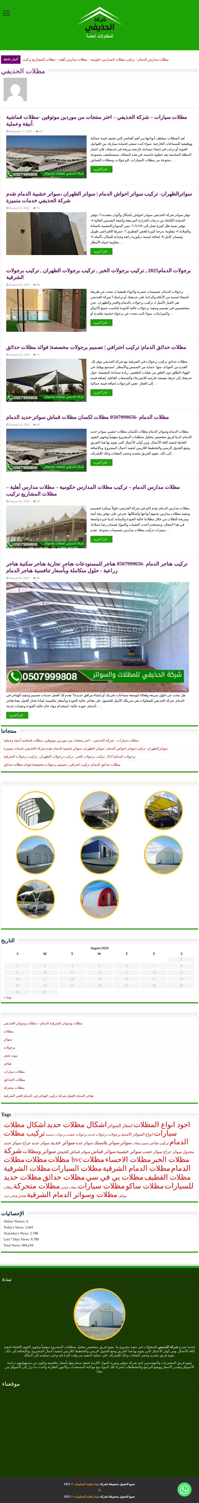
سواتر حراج (172, 1152)
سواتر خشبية (129, 1151)
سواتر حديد (63, 1142)
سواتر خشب (152, 1152)
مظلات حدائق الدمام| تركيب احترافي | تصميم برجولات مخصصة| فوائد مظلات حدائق (96, 347)
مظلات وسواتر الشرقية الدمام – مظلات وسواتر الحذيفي (43, 1023)
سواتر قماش (103, 1151)
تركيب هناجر (159, 1143)
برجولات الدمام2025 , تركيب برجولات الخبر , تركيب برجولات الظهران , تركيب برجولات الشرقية (70, 756)
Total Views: (13, 1245)
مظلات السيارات (76, 1168)
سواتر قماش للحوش (73, 1152)
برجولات (9, 1047)
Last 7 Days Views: (17, 1239)
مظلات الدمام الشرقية (136, 1168)
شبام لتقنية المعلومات (86, 1484)
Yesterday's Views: (17, 1233)
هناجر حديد (10, 1196)
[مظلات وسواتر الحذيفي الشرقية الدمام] (99, 22)
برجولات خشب (76, 1134)
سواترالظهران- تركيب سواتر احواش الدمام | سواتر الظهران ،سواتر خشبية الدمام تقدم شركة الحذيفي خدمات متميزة (86, 748)
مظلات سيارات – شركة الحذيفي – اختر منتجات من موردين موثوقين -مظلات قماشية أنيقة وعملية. (71, 740)
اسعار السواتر (120, 1125)
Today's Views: (14, 1227)
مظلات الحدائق (14, 1080)
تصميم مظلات (140, 1143)
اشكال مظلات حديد (77, 1124)
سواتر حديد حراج (36, 1143)
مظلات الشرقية (27, 1168)
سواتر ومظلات (39, 1151)
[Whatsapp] (184, 1489)
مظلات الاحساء (128, 1159)
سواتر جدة (84, 1143)
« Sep (7, 997)
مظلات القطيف (167, 1177)
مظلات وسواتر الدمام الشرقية (72, 1194)
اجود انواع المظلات (161, 1125)
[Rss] (100, 1490)
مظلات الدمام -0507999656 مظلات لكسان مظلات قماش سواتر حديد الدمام (87, 417)
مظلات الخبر (170, 1159)
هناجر (7, 1063)
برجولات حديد (97, 1134)
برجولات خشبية (56, 1134)
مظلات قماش (69, 1187)
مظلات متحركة (14, 1088)
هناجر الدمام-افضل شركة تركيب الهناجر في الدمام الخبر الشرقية (49, 1096)
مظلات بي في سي (115, 1177)
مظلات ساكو (145, 1186)
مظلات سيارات (14, 1071)
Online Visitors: (15, 1221)
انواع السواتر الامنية (137, 1134)
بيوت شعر (11, 1055)
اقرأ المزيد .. (101, 169)
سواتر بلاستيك (106, 1142)
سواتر (8, 1039)
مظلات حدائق (63, 1177)
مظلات (8, 1031)
